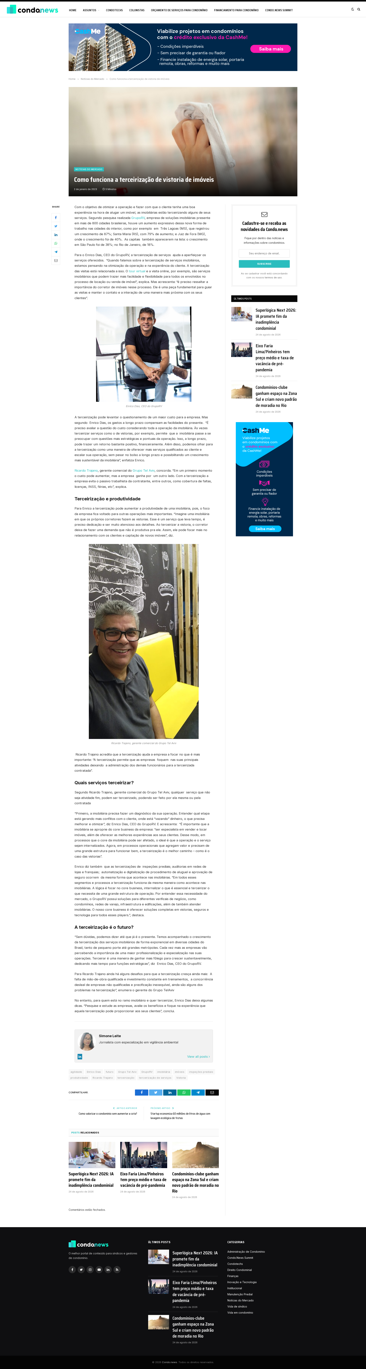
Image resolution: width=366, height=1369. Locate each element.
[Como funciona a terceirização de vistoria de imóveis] (183, 141)
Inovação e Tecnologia (242, 1282)
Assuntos (89, 10)
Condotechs (114, 10)
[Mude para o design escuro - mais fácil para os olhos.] (352, 9)
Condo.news (169, 1362)
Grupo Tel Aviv (144, 470)
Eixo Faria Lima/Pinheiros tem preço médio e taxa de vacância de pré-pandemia (143, 1179)
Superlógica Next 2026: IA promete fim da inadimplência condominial (91, 1179)
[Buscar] (358, 9)
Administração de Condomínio (246, 1251)
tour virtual (137, 271)
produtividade (79, 1077)
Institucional (234, 1288)
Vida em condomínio (240, 1312)
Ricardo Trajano (86, 470)
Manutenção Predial (240, 1294)
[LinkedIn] (55, 234)
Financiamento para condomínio (236, 10)
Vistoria (181, 1077)
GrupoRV (138, 218)
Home (72, 10)
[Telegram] (55, 252)
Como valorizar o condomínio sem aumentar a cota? (108, 1113)
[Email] (55, 260)
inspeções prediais (201, 1071)
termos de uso (273, 277)
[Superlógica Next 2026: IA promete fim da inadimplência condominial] (92, 1155)
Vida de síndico (237, 1306)
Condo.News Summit (279, 10)
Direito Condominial (239, 1270)
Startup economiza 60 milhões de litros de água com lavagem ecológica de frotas (180, 1115)
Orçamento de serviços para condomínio (179, 10)
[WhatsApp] (55, 243)
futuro (109, 1071)
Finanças (232, 1276)
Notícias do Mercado (88, 169)
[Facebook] (55, 217)
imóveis (180, 1071)
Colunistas (136, 10)
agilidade (76, 1071)
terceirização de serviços (155, 1077)
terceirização (126, 1077)
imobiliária (163, 1071)
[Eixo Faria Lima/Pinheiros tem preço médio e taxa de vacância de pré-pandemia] (143, 1155)
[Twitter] (55, 226)
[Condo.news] (32, 9)
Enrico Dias (94, 1071)
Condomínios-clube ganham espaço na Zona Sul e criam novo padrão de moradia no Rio (195, 1182)
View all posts (198, 1056)
